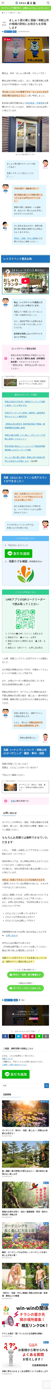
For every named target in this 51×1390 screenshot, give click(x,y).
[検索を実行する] (46, 1085)
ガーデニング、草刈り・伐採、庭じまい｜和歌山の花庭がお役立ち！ (32, 787)
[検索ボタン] (48, 3)
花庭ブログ (8, 31)
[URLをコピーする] (46, 1036)
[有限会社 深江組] (25, 3)
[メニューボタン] (3, 3)
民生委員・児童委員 (35, 103)
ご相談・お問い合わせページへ (14, 1065)
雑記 (14, 31)
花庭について (7, 1059)
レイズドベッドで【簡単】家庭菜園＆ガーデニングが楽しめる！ (32, 382)
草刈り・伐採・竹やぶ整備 (25, 238)
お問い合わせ (12, 935)
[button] (5, 1036)
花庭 (13, 801)
